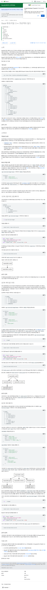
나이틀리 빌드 (33, 42)
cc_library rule (40, 329)
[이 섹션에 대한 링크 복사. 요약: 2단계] (8, 393)
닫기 (38, 15)
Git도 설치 (10, 69)
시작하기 (6, 20)
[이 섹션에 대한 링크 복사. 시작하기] (8, 133)
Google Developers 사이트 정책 (30, 564)
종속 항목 (42, 168)
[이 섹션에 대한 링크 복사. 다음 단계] (8, 541)
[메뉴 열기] (2, 1)
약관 (2, 584)
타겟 (6, 119)
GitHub (2, 575)
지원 (25, 573)
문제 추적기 (26, 575)
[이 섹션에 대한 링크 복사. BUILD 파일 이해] (11, 162)
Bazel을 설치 (16, 67)
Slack (25, 577)
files (37, 146)
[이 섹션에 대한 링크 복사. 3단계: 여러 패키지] (14, 403)
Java (29, 550)
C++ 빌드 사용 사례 (22, 548)
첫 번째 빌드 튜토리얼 (13, 20)
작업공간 (30, 128)
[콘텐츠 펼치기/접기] (9, 27)
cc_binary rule (25, 183)
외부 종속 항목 (28, 553)
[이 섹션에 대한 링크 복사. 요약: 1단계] (8, 274)
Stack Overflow (27, 579)
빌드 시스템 (18, 57)
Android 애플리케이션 (35, 550)
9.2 (37, 42)
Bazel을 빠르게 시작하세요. (8, 5)
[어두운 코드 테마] (43, 74)
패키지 (41, 118)
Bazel (2, 20)
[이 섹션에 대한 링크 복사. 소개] (5, 47)
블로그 (2, 573)
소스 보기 (12, 42)
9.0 (41, 42)
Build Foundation (4, 9)
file (8, 143)
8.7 (43, 42)
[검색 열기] (32, 1)
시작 (43, 15)
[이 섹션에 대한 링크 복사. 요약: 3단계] (8, 533)
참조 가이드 (26, 556)
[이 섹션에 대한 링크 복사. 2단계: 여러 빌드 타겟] (15, 283)
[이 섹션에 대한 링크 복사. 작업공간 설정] (9, 136)
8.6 (45, 42)
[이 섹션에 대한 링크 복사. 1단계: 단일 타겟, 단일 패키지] (20, 196)
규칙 (40, 166)
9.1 (39, 42)
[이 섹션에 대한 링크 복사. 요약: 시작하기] (10, 188)
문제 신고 (4, 42)
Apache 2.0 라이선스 (5, 564)
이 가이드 (38, 157)
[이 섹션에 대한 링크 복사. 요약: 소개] (7, 125)
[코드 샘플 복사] (45, 74)
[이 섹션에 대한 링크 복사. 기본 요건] (7, 65)
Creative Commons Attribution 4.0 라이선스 (24, 563)
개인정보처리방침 (7, 584)
